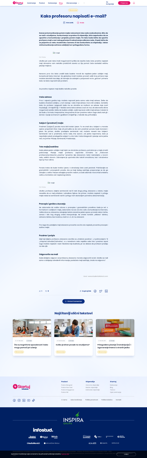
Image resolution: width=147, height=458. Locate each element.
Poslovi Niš (64, 392)
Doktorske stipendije (93, 390)
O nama (64, 400)
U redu (126, 454)
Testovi (112, 390)
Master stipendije (92, 387)
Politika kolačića (107, 400)
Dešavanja (113, 385)
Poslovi (42, 3)
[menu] (66, 3)
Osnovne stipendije (92, 385)
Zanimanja (31, 3)
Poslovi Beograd (66, 385)
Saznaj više (65, 454)
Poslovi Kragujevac (67, 390)
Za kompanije (110, 3)
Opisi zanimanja (115, 392)
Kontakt (118, 400)
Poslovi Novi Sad (66, 387)
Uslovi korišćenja (76, 400)
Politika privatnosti (91, 400)
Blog (60, 3)
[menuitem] (33, 3)
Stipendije (90, 381)
